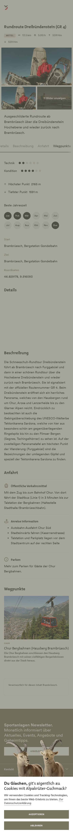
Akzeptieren (36, 814)
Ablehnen (36, 825)
